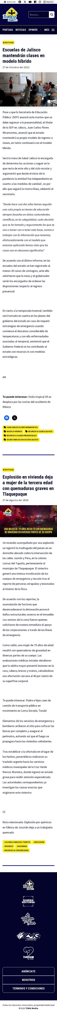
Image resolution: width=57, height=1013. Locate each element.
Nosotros (28, 980)
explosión (39, 842)
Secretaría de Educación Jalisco (22, 439)
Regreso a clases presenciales (21, 435)
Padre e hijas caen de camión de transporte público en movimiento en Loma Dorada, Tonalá (27, 705)
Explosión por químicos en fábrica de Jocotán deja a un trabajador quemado (28, 827)
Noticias (21, 29)
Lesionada (22, 846)
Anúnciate (28, 971)
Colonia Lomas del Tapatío (17, 842)
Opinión (33, 29)
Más (46, 29)
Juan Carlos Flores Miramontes (22, 427)
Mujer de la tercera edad (16, 850)
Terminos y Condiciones (29, 988)
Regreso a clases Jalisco (40, 431)
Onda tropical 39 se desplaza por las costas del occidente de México (27, 402)
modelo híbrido (14, 431)
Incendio (8, 846)
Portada (8, 29)
